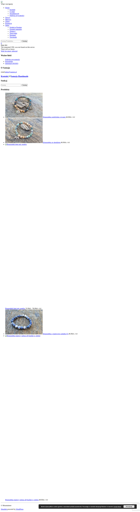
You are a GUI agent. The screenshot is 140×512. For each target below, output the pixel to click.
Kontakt (12, 10)
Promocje (8, 23)
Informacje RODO (11, 63)
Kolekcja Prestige (16, 27)
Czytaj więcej (117, 506)
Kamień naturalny (16, 29)
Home (7, 8)
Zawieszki (13, 37)
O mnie (12, 12)
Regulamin (9, 61)
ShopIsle (4, 509)
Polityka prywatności (17, 16)
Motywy (8, 19)
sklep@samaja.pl (11, 72)
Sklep (7, 25)
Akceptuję (129, 507)
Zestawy (13, 31)
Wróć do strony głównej (9, 51)
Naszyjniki (13, 33)
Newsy (7, 17)
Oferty (7, 21)
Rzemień (13, 35)
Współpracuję (14, 14)
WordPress (19, 509)
